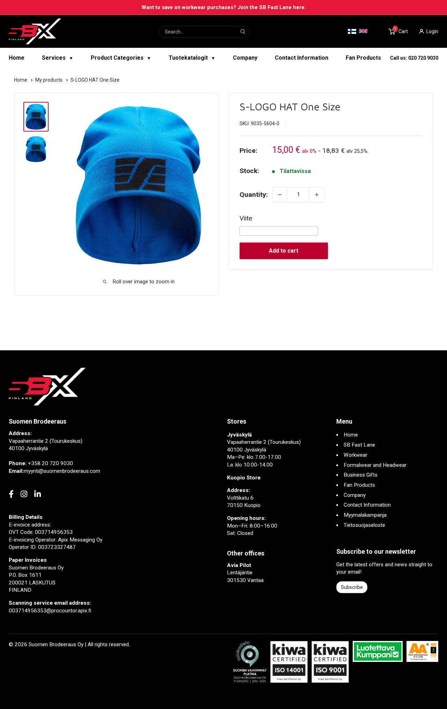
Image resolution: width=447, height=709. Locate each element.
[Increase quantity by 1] (316, 194)
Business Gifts (361, 475)
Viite (246, 218)
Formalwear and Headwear (375, 465)
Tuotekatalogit (192, 57)
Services (57, 57)
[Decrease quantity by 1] (279, 194)
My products (49, 80)
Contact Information (301, 57)
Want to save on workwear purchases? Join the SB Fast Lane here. (223, 7)
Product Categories (121, 57)
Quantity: (254, 195)
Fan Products (363, 57)
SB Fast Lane (359, 445)
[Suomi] (352, 31)
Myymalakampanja (365, 515)
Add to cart (283, 250)
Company (245, 57)
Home (16, 57)
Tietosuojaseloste (364, 525)
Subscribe (352, 587)
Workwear (355, 455)
